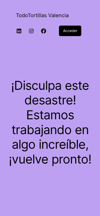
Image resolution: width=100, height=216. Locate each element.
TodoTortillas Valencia (42, 15)
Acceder (70, 30)
